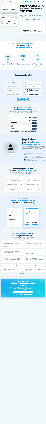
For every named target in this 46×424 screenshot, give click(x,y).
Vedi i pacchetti (31, 224)
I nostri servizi (9, 1)
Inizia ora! (29, 292)
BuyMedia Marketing (3, 1)
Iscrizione (29, 1)
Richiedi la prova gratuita (14, 224)
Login (26, 1)
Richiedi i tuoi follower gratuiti (23, 98)
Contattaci (43, 1)
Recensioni (35, 1)
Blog (38, 1)
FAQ (40, 1)
